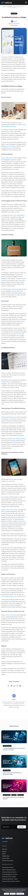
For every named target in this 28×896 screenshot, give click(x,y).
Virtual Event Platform (8, 867)
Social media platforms (7, 158)
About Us (4, 849)
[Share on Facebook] (8, 686)
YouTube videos (5, 382)
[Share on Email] (20, 686)
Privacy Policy (5, 858)
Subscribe (21, 826)
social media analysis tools (8, 596)
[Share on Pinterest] (17, 686)
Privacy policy (20, 893)
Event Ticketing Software (8, 869)
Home (4, 6)
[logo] (6, 2)
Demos (4, 853)
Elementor (14, 794)
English (5, 841)
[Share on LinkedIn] (14, 686)
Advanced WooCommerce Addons (11, 881)
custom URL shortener (12, 509)
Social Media (9, 6)
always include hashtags (14, 289)
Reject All (13, 893)
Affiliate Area (5, 856)
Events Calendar (6, 770)
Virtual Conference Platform (9, 872)
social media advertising (18, 438)
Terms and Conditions (7, 860)
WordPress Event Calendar (9, 876)
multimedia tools (5, 387)
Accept (6, 893)
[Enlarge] (25, 106)
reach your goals (10, 146)
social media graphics (19, 215)
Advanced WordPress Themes (10, 879)
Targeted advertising (7, 417)
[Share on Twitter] (11, 686)
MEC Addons (20, 794)
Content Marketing (7, 745)
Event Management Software (9, 874)
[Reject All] (25, 891)
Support (4, 851)
